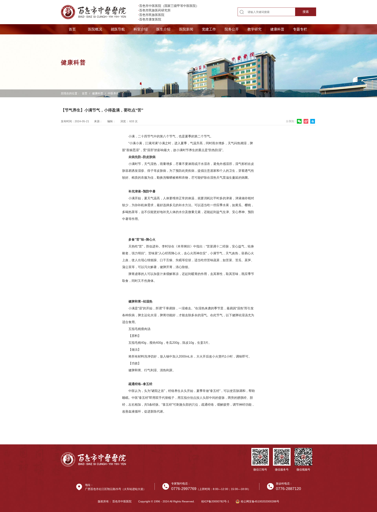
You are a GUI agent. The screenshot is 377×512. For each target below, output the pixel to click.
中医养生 (113, 93)
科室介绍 (141, 29)
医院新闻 (186, 29)
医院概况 (95, 29)
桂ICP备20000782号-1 (215, 501)
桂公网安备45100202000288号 (260, 501)
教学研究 (254, 29)
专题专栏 (300, 29)
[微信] (300, 121)
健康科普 (277, 29)
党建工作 (209, 29)
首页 (72, 29)
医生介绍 (163, 29)
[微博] (306, 121)
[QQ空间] (313, 121)
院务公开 (232, 29)
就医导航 (118, 29)
